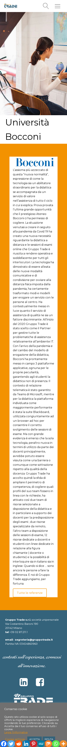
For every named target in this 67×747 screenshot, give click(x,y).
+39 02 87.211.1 (18, 632)
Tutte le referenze (30, 593)
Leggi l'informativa (15, 732)
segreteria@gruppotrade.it (34, 639)
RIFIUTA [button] (49, 739)
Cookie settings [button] (15, 739)
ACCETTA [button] (34, 739)
